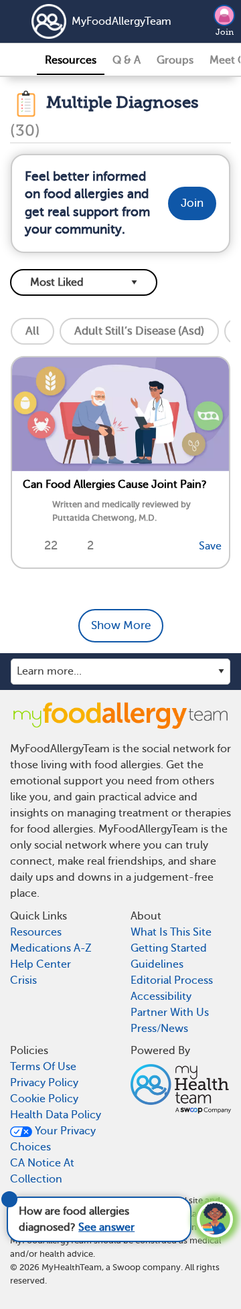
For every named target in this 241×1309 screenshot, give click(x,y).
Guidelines (157, 964)
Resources (70, 60)
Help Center (40, 964)
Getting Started (169, 948)
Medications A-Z (51, 948)
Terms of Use (43, 1067)
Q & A (126, 60)
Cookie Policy (44, 1099)
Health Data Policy (55, 1115)
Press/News (159, 1029)
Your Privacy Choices (53, 1139)
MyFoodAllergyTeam (105, 21)
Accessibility (161, 996)
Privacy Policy (44, 1083)
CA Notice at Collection (42, 1171)
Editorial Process (172, 980)
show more (121, 625)
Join (225, 32)
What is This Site (171, 932)
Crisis (23, 980)
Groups (175, 60)
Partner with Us (170, 1013)
